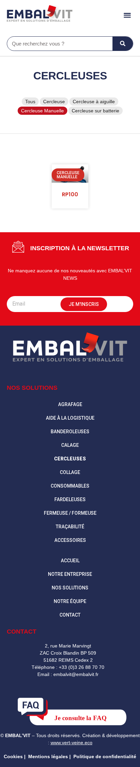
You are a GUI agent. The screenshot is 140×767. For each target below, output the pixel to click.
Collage (70, 472)
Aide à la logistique (70, 418)
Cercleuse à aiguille (94, 101)
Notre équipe (70, 601)
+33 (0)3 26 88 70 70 (81, 667)
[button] (128, 15)
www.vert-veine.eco (71, 742)
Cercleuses (70, 76)
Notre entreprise (70, 574)
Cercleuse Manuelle (42, 110)
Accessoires (70, 540)
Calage (70, 445)
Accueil (70, 560)
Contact (70, 615)
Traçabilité (70, 526)
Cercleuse (54, 101)
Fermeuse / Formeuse (70, 513)
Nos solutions (70, 587)
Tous (30, 101)
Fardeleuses (70, 499)
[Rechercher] (122, 44)
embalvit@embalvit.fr (76, 674)
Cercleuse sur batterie (95, 110)
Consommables (70, 486)
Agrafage (70, 404)
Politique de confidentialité (104, 756)
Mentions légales (48, 756)
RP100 (70, 194)
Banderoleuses (70, 431)
